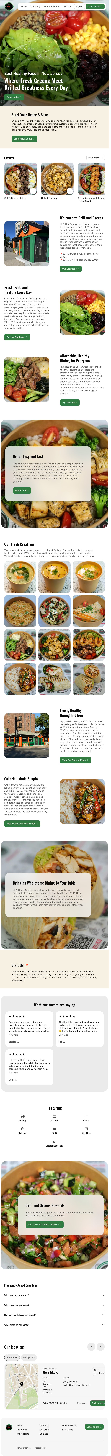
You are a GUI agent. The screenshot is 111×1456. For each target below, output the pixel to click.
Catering (35, 6)
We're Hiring (23, 1433)
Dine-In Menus (51, 6)
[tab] (12, 1357)
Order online (98, 1403)
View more (13, 1035)
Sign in (79, 6)
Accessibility (40, 1448)
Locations (22, 1429)
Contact (44, 1433)
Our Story (44, 1429)
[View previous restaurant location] (91, 1347)
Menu (24, 6)
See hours (81, 1403)
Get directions (99, 1371)
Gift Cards (67, 1429)
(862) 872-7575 (70, 1382)
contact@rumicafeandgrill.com (76, 1385)
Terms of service (24, 1448)
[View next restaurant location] (101, 1347)
